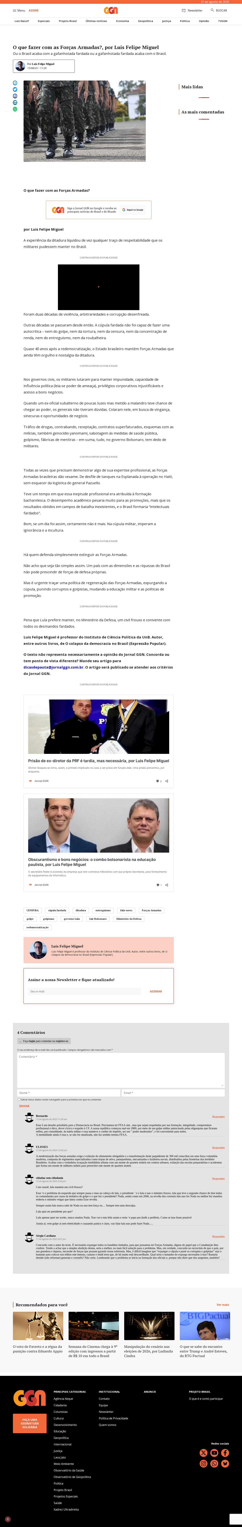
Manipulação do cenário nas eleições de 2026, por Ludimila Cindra (148, 1351)
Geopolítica (145, 21)
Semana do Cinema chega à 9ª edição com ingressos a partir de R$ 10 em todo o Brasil (93, 1351)
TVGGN (222, 21)
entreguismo (103, 910)
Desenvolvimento (65, 1425)
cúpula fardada (57, 910)
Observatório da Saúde (69, 1470)
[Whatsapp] (214, 1464)
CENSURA (33, 910)
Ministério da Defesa (128, 918)
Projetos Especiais (66, 1496)
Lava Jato (60, 1457)
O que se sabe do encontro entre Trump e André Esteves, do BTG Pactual (203, 1351)
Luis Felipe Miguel (43, 63)
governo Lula (72, 918)
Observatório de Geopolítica (72, 1477)
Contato (104, 1399)
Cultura (59, 1418)
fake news (126, 910)
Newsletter (106, 1412)
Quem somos (107, 1425)
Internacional (62, 1444)
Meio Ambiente (64, 1464)
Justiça (166, 21)
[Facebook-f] (225, 1453)
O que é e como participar (206, 1399)
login (32, 1041)
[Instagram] (204, 1464)
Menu (21, 10)
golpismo (48, 918)
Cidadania (60, 1405)
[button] (15, 83)
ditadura (81, 910)
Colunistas (61, 1412)
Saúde (58, 1503)
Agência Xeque (63, 1399)
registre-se (62, 1041)
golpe (30, 918)
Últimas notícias (96, 21)
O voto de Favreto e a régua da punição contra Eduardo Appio (38, 1349)
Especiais (44, 21)
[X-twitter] (204, 1453)
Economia (122, 21)
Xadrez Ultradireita (66, 1509)
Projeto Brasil (68, 21)
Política (185, 21)
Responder (218, 1116)
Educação (60, 1431)
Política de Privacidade (113, 1418)
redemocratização (38, 927)
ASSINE (33, 10)
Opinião (204, 21)
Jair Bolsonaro (98, 918)
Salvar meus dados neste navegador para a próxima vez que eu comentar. (61, 1099)
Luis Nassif (22, 21)
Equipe (103, 1405)
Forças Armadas (151, 910)
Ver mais (223, 1305)
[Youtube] (214, 1453)
